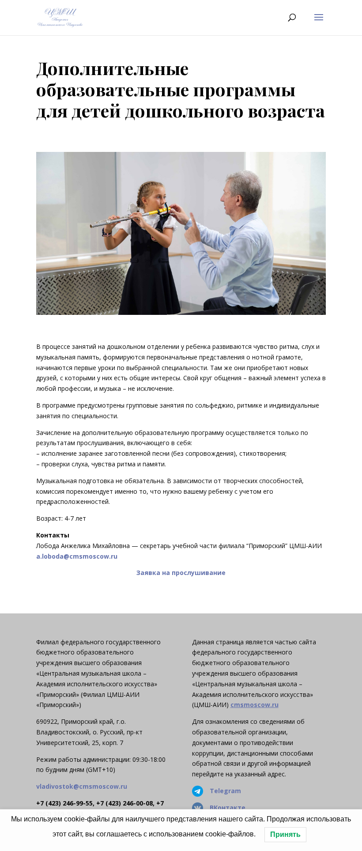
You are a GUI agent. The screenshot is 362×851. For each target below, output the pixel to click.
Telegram (225, 791)
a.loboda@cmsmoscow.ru (76, 556)
